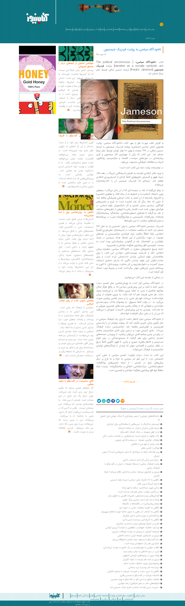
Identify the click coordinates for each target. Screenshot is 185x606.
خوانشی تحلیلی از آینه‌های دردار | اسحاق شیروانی (76, 65)
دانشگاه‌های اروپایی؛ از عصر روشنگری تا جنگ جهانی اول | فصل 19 (130, 418)
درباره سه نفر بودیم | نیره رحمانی (144, 567)
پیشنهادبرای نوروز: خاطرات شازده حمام (142, 563)
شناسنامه (95, 599)
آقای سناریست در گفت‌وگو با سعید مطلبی (76, 382)
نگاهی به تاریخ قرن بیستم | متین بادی (141, 520)
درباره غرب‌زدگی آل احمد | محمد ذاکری (141, 460)
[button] (98, 401)
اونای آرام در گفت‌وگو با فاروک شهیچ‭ (76, 137)
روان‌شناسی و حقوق (129, 408)
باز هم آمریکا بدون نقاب (148, 484)
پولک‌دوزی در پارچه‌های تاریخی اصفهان (141, 556)
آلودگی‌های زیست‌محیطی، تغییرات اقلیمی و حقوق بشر (134, 496)
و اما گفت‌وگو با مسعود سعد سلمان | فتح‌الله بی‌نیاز (136, 540)
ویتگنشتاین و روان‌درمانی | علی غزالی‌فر (141, 516)
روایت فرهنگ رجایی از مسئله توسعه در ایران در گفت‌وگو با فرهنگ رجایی (132, 466)
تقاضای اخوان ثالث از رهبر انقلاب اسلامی (76, 302)
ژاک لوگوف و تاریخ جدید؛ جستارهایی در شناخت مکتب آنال (131, 436)
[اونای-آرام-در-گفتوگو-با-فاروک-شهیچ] (76, 126)
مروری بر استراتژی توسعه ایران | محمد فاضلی (138, 536)
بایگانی (113, 599)
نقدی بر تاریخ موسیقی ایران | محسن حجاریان (138, 524)
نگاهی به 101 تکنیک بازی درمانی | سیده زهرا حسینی (135, 480)
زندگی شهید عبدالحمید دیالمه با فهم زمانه (141, 488)
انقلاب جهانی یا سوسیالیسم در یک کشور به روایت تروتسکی (131, 548)
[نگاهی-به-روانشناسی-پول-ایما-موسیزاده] (76, 202)
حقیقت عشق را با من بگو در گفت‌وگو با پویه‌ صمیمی (135, 579)
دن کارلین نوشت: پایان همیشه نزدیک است (139, 492)
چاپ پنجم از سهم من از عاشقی (145, 444)
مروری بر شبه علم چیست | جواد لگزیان (141, 559)
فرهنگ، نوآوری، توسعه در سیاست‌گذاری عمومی (137, 440)
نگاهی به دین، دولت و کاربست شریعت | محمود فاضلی (133, 571)
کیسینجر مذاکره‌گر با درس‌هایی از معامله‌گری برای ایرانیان (133, 424)
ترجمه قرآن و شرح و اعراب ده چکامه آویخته (139, 428)
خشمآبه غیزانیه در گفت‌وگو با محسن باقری (140, 575)
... (71, 110)
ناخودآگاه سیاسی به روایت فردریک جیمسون (132, 49)
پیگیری (104, 599)
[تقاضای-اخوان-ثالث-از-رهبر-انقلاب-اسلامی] (76, 291)
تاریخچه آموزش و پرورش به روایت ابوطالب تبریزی (136, 532)
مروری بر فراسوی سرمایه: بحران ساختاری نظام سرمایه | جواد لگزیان (131, 474)
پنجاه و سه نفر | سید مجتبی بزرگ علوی (141, 500)
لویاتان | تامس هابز (150, 448)
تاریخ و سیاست (157, 408)
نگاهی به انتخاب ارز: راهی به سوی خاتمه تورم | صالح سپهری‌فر (130, 512)
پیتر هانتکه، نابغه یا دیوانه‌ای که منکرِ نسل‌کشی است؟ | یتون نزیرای (131, 454)
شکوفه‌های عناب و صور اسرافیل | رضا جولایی (139, 583)
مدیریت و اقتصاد (144, 408)
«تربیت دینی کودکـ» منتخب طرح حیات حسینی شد (135, 587)
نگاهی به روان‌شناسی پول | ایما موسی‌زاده (76, 214)
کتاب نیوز (52, 601)
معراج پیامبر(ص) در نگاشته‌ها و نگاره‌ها (141, 504)
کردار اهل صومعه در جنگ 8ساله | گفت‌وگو (140, 432)
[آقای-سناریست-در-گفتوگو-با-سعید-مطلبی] (76, 371)
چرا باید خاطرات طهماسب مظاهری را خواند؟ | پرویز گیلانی (132, 528)
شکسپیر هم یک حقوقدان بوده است (142, 544)
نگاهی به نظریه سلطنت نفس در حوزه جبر (139, 508)
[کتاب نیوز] (50, 596)
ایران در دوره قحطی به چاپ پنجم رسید (141, 552)
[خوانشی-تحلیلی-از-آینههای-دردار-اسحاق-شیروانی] (76, 54)
